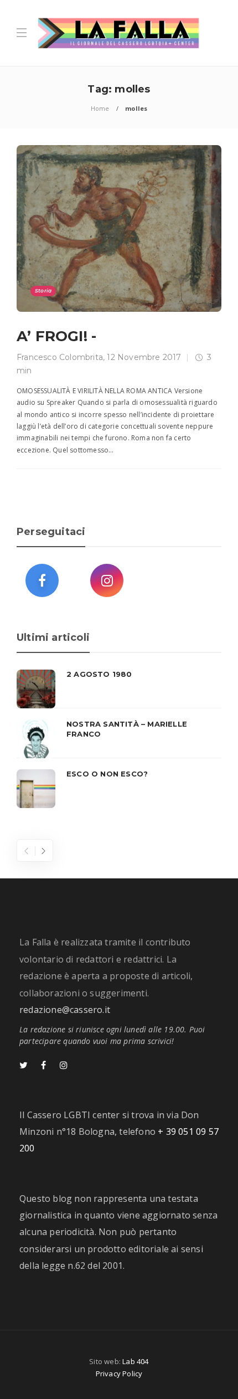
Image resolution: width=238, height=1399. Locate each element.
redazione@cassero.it (64, 1010)
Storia (43, 290)
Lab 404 (135, 1361)
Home (100, 108)
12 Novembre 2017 (144, 357)
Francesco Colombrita (60, 357)
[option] (119, 739)
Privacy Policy (119, 1374)
